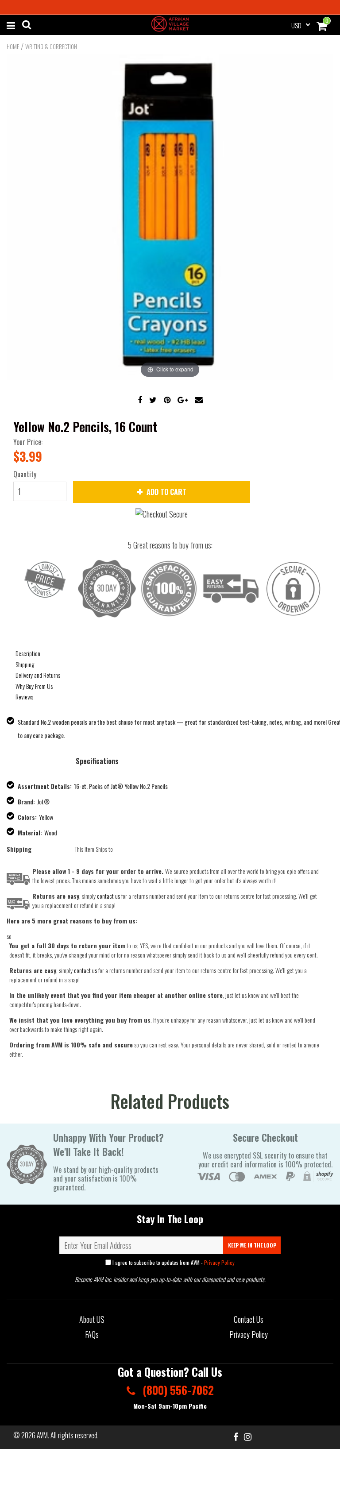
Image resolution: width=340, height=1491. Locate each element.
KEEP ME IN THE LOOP (252, 1245)
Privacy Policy (219, 1262)
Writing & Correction (51, 46)
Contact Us (248, 1319)
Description (27, 653)
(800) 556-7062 (177, 1390)
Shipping (24, 664)
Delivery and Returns (37, 675)
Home (13, 46)
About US (91, 1319)
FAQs (92, 1334)
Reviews (24, 696)
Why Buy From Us (34, 686)
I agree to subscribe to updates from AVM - (173, 1262)
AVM (42, 1435)
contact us (85, 970)
